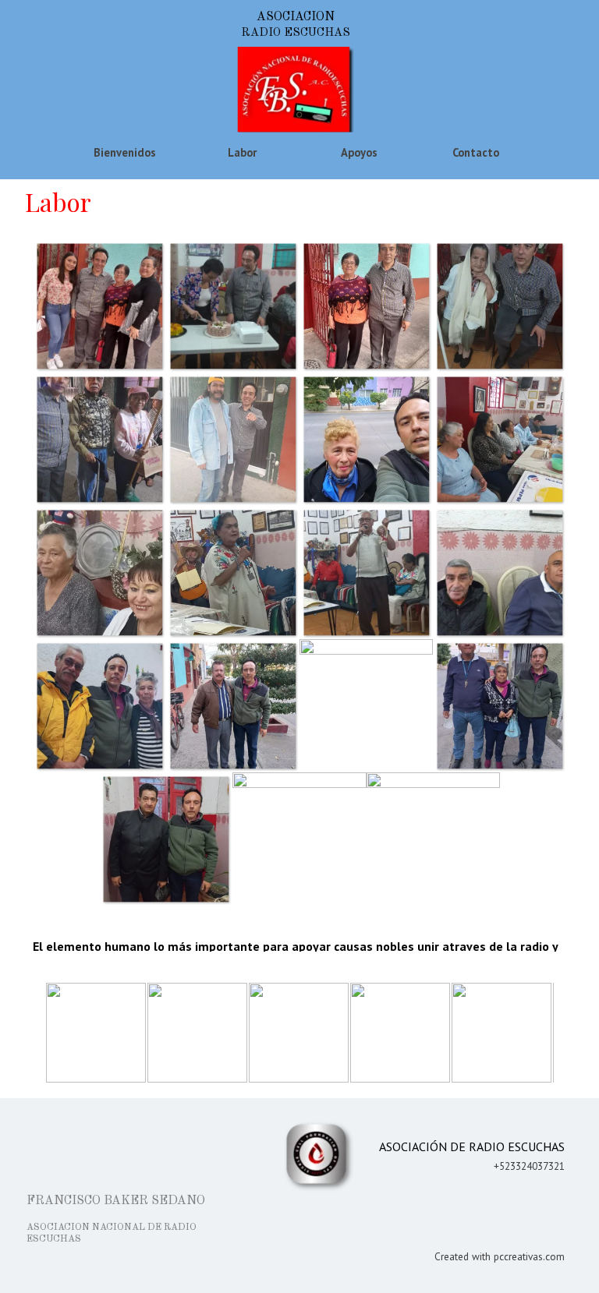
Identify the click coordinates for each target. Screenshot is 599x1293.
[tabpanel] (463, 1197)
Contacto (475, 152)
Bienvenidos (125, 152)
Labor (242, 152)
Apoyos (359, 152)
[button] (99, 306)
